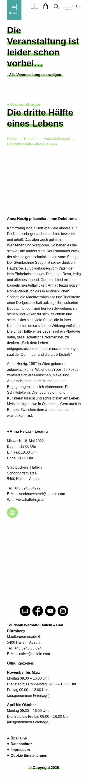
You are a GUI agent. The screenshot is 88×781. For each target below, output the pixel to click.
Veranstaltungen (57, 138)
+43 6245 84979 (27, 488)
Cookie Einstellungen (29, 755)
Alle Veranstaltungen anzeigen (35, 75)
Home (12, 138)
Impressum (20, 750)
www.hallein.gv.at (30, 500)
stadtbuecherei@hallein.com (42, 494)
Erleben (30, 138)
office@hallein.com (34, 654)
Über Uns (19, 738)
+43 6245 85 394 (28, 648)
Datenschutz (21, 744)
